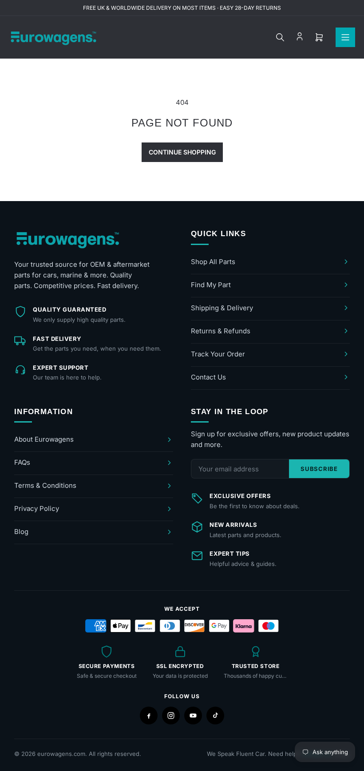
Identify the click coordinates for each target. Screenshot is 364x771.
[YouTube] (193, 715)
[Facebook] (149, 715)
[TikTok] (215, 715)
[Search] (280, 37)
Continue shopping (182, 152)
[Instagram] (171, 715)
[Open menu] (345, 37)
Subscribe (319, 468)
